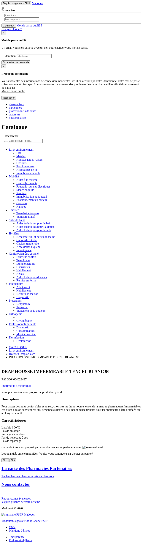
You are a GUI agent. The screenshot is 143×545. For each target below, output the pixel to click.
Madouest (37, 3)
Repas (20, 273)
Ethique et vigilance (20, 540)
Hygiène (14, 233)
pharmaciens (16, 104)
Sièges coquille (25, 189)
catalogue (14, 114)
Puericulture (16, 283)
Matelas (21, 156)
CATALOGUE (18, 347)
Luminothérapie (25, 263)
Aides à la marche (26, 179)
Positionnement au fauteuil (31, 199)
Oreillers (21, 163)
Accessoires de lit (26, 169)
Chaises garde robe (27, 243)
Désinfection (16, 337)
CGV (12, 527)
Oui (13, 460)
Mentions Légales (19, 530)
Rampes (21, 206)
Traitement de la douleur (30, 310)
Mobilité (14, 176)
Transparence (17, 536)
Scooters (21, 193)
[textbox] (71, 21)
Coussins (21, 203)
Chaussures (23, 267)
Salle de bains (17, 220)
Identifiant (10, 56)
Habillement (23, 270)
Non (5, 460)
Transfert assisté (25, 216)
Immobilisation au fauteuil (31, 196)
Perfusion (22, 307)
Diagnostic (22, 297)
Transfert (14, 210)
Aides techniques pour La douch (35, 226)
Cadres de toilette (26, 240)
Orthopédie (15, 314)
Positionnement (25, 166)
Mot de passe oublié (13, 91)
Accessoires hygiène (28, 246)
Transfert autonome (27, 213)
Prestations (15, 300)
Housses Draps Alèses (29, 159)
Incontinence (23, 250)
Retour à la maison (27, 293)
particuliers (15, 107)
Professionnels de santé (22, 324)
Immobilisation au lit (28, 173)
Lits (18, 153)
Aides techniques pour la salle (33, 230)
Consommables (25, 330)
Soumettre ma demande (16, 62)
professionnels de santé (22, 111)
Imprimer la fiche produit (16, 385)
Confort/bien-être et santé (24, 253)
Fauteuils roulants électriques (33, 186)
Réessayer (9, 97)
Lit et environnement (21, 149)
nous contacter (17, 117)
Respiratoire (23, 303)
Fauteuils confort (26, 257)
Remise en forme (26, 280)
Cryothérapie (24, 320)
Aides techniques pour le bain (33, 223)
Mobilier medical (26, 334)
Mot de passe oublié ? (29, 25)
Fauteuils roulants (26, 183)
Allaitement (23, 287)
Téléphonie (23, 260)
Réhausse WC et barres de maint (35, 236)
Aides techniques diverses (31, 277)
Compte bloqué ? (11, 29)
